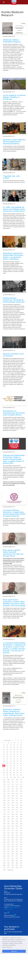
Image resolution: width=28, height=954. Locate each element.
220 (12, 832)
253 (4, 849)
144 (8, 798)
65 (17, 763)
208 (4, 828)
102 (23, 777)
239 (8, 842)
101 (19, 777)
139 (8, 795)
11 (18, 742)
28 (14, 749)
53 (17, 758)
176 (17, 812)
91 (4, 775)
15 (10, 744)
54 (21, 758)
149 (8, 800)
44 (7, 756)
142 (21, 795)
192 (21, 819)
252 (21, 846)
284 (8, 862)
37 (4, 754)
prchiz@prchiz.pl (8, 909)
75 (10, 768)
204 (8, 825)
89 (17, 772)
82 (14, 770)
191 (17, 819)
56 (7, 761)
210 (12, 828)
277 (21, 858)
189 (8, 819)
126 (17, 788)
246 (17, 844)
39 (10, 754)
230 (12, 837)
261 (17, 851)
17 (17, 744)
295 (12, 867)
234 (8, 839)
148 (4, 800)
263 (4, 853)
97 (4, 777)
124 (8, 788)
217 (21, 830)
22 (14, 747)
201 (17, 823)
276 (17, 858)
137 (21, 793)
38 (7, 754)
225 (12, 835)
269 (8, 856)
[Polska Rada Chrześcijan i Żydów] (14, 3)
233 (4, 839)
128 (4, 791)
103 (4, 779)
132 (21, 791)
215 (12, 830)
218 (4, 832)
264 (8, 853)
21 (10, 747)
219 (8, 832)
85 (4, 772)
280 (12, 860)
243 (4, 844)
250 (12, 846)
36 (21, 751)
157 (21, 802)
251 (17, 846)
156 (17, 802)
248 (4, 846)
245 (12, 844)
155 (12, 802)
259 (8, 851)
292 (21, 865)
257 (21, 849)
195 (12, 821)
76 (14, 768)
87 (10, 772)
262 (21, 851)
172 (21, 809)
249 (8, 846)
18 (21, 744)
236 (17, 839)
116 (17, 784)
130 (12, 791)
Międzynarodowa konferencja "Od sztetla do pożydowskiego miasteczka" (14, 300)
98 (7, 777)
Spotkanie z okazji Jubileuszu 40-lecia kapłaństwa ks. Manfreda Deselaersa (14, 142)
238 (4, 842)
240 (12, 842)
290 (12, 865)
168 (4, 809)
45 (10, 756)
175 (12, 812)
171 (17, 809)
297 (21, 867)
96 (21, 775)
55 (4, 761)
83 (17, 770)
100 (14, 777)
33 (10, 751)
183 (4, 816)
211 (17, 828)
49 (4, 758)
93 (10, 775)
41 (17, 754)
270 (12, 856)
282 (21, 860)
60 (21, 761)
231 (17, 837)
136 (17, 793)
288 (4, 865)
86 (7, 772)
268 (4, 856)
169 (8, 809)
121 (17, 786)
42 (21, 754)
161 (17, 805)
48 (21, 756)
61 (4, 763)
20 (7, 747)
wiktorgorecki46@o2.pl (13, 907)
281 (17, 860)
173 (4, 812)
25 (4, 749)
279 (8, 860)
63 (10, 763)
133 (4, 793)
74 (7, 768)
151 (17, 800)
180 (12, 814)
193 (4, 821)
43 (4, 756)
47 (17, 756)
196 (17, 821)
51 (10, 758)
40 (14, 754)
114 (8, 784)
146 (17, 798)
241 (17, 842)
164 (8, 807)
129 (8, 791)
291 (17, 865)
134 (8, 793)
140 (12, 795)
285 (12, 862)
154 (8, 802)
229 (8, 837)
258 (4, 851)
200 (12, 823)
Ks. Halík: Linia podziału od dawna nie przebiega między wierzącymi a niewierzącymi (14, 209)
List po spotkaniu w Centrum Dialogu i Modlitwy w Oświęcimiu (14, 97)
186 (17, 816)
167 (21, 807)
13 (4, 744)
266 (17, 853)
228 (4, 837)
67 (4, 765)
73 (4, 768)
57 (10, 761)
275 (12, 858)
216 (17, 830)
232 (21, 837)
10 (14, 742)
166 (17, 807)
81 (10, 770)
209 (8, 828)
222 (21, 832)
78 (21, 768)
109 (8, 782)
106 (17, 779)
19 (4, 747)
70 (14, 765)
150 (12, 800)
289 (8, 865)
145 (12, 798)
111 (17, 782)
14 (7, 744)
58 (14, 761)
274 (8, 858)
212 (21, 828)
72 (21, 765)
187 (21, 816)
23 (17, 747)
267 (21, 853)
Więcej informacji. (7, 947)
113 (4, 784)
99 (10, 777)
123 (4, 788)
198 (4, 823)
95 (17, 775)
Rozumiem (14, 951)
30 (21, 749)
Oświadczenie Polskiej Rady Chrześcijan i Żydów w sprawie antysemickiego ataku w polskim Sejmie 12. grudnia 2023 (14, 459)
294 (8, 867)
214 (8, 830)
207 (21, 825)
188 (4, 819)
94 (14, 775)
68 (7, 765)
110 (12, 782)
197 (21, 821)
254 (8, 849)
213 (4, 830)
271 (17, 856)
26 (7, 749)
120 (12, 786)
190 (12, 819)
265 (12, 853)
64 (14, 763)
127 (21, 788)
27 (10, 749)
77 (17, 768)
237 (21, 839)
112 (21, 782)
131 (17, 791)
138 (4, 795)
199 (8, 823)
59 (17, 761)
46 (14, 756)
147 (21, 798)
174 (8, 812)
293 (4, 867)
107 (21, 779)
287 (21, 862)
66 (21, 763)
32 (7, 751)
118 (4, 786)
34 (14, 751)
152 (21, 800)
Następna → (10, 869)
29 (17, 749)
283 (4, 862)
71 (17, 765)
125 (12, 788)
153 (4, 802)
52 (14, 758)
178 (4, 814)
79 (4, 770)
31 (4, 751)
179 (8, 814)
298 (4, 869)
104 (8, 779)
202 (21, 823)
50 (7, 758)
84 (21, 770)
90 (21, 772)
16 (14, 744)
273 (4, 858)
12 (21, 742)
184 (8, 816)
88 (14, 772)
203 (4, 825)
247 (21, 844)
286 (17, 862)
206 (17, 825)
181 (17, 814)
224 (8, 835)
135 (12, 793)
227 (21, 835)
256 (17, 849)
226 (17, 835)
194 (8, 821)
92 (7, 775)
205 (12, 825)
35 (17, 751)
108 (4, 782)
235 (12, 839)
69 (10, 765)
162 (21, 805)
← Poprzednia (7, 740)
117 (21, 784)
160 (12, 805)
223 (4, 835)
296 (17, 867)
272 (21, 856)
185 (12, 816)
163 (4, 807)
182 (21, 814)
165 (12, 807)
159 (8, 805)
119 (8, 786)
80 (7, 770)
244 (8, 844)
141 (17, 795)
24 (21, 747)
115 (12, 784)
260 (12, 851)
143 (4, 798)
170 (12, 809)
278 (4, 860)
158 (4, 805)
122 (21, 786)
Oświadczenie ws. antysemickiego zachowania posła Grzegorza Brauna (14, 413)
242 (21, 842)
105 (12, 779)
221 (17, 832)
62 (7, 763)
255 (12, 849)
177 (21, 812)
